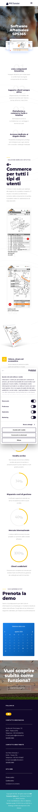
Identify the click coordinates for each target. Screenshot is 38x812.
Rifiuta (19, 440)
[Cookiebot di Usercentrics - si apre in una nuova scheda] (28, 371)
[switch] (33, 406)
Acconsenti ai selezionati (19, 435)
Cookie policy (10, 780)
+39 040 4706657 (18, 757)
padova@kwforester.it (17, 735)
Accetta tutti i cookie (19, 430)
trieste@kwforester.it (16, 760)
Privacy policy (10, 777)
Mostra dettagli (27, 424)
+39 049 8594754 (18, 733)
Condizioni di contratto (13, 784)
